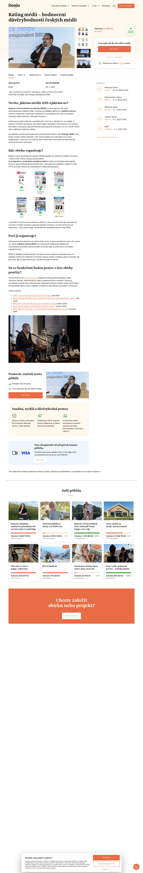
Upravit (105, 869)
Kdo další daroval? (107, 137)
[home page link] (14, 6)
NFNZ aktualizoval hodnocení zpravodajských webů (34, 304)
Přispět (114, 49)
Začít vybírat (126, 6)
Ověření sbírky (66, 75)
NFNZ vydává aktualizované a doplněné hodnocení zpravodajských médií (43, 298)
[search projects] (114, 6)
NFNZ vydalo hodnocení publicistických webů (32, 296)
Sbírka (11, 75)
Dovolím (106, 857)
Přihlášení (106, 6)
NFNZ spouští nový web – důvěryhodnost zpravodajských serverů (40, 309)
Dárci (21, 75)
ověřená (121, 63)
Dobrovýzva (35, 75)
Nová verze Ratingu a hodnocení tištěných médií (33, 306)
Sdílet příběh (114, 57)
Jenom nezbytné (106, 864)
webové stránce (30, 278)
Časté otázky (50, 75)
